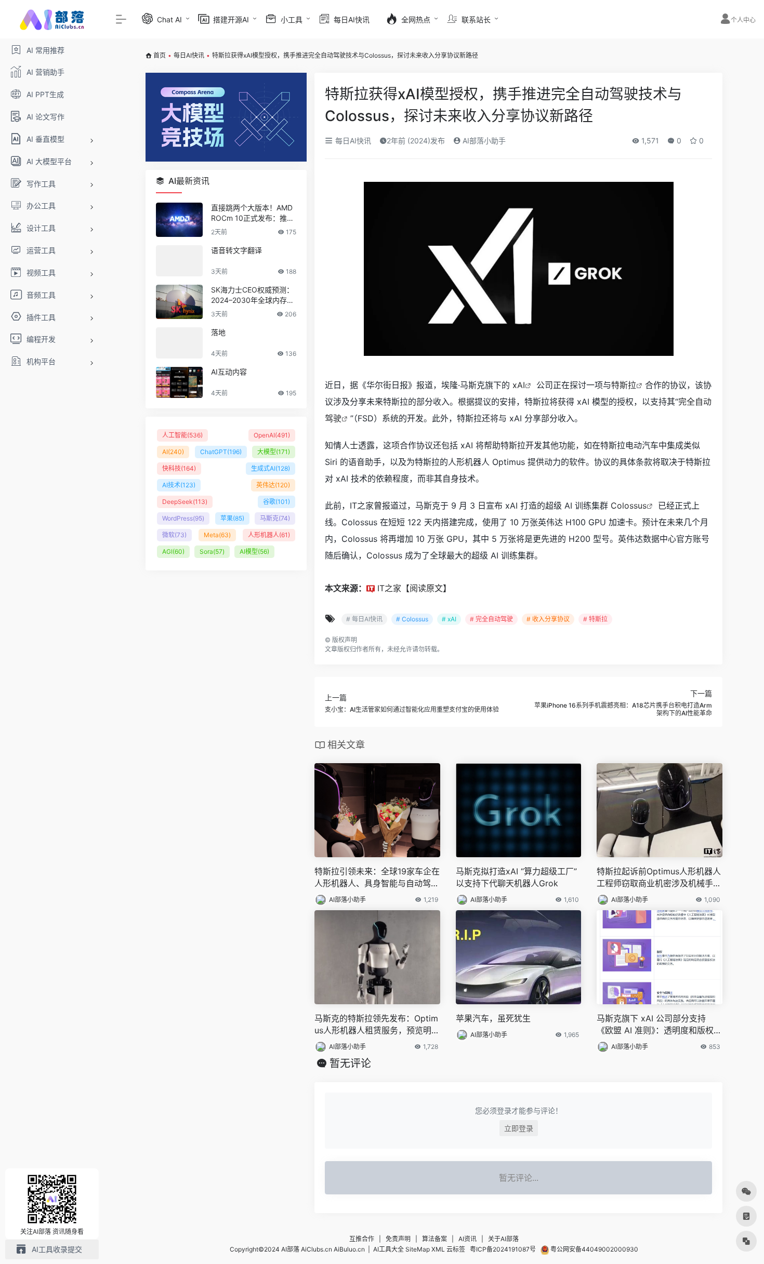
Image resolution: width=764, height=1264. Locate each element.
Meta (217, 535)
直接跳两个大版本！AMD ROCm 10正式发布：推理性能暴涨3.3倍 (252, 213)
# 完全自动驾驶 (491, 619)
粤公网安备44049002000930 (593, 1249)
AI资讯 (467, 1239)
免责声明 (398, 1239)
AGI (173, 551)
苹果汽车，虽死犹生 (493, 1018)
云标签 (455, 1249)
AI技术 (178, 485)
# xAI (449, 619)
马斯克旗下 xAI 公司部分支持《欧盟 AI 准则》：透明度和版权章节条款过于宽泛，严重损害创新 (659, 1024)
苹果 (232, 518)
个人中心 (743, 20)
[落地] (179, 342)
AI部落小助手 (483, 140)
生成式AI (270, 468)
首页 (159, 55)
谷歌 (276, 501)
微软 (174, 535)
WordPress (183, 518)
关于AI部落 (503, 1239)
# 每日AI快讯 (364, 619)
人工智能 (182, 435)
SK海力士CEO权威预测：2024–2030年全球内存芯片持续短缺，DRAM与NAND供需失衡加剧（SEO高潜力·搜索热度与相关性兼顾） (253, 295)
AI (173, 452)
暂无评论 (350, 1063)
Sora (212, 551)
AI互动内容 (229, 371)
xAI (518, 385)
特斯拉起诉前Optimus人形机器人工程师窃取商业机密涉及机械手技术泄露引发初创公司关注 (659, 877)
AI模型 (254, 551)
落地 (218, 332)
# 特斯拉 (595, 619)
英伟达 (273, 485)
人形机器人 (269, 535)
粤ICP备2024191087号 (503, 1249)
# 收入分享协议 (548, 619)
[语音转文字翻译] (179, 260)
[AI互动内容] (179, 382)
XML (438, 1249)
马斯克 (275, 518)
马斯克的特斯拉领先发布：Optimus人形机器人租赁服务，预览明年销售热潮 (377, 1024)
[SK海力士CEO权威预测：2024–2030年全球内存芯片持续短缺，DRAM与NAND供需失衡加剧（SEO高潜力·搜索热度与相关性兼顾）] (179, 302)
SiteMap (417, 1249)
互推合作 (361, 1239)
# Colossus (412, 619)
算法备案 (434, 1239)
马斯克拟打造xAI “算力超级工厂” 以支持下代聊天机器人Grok (516, 877)
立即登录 (518, 1128)
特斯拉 (623, 385)
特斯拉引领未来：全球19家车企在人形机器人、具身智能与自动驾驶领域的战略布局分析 (377, 877)
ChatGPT (221, 452)
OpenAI (272, 435)
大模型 (273, 452)
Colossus (629, 505)
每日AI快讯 (189, 55)
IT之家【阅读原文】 (414, 588)
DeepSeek (184, 501)
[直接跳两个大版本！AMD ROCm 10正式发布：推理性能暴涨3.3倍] (179, 220)
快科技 (179, 468)
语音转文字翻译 (236, 250)
